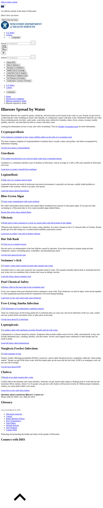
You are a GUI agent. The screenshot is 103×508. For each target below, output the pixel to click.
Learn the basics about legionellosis (15, 191)
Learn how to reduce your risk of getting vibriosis (20, 234)
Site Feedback (11, 428)
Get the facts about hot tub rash (13, 255)
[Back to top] (20, 506)
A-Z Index (10, 33)
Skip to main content (9, 2)
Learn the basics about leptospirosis (15, 343)
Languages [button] (16, 37)
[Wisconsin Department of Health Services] (21, 28)
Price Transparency (13, 421)
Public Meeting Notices (15, 419)
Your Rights (11, 423)
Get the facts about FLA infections (14, 319)
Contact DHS (11, 430)
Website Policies (12, 425)
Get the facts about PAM (11, 367)
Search (4, 43)
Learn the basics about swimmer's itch (16, 276)
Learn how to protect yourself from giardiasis (19, 169)
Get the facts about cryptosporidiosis (15, 148)
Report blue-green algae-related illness (16, 212)
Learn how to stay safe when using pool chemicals (21, 298)
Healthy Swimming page (68, 126)
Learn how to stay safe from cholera (15, 390)
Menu (4, 49)
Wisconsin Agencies (14, 414)
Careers (9, 35)
